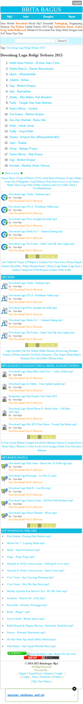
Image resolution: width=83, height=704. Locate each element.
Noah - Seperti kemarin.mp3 (23, 550)
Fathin (37, 185)
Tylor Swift (35, 446)
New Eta (35, 358)
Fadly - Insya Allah (21, 131)
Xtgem (22, 673)
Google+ (59, 673)
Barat (72, 16)
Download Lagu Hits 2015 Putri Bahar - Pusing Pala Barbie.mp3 (43, 424)
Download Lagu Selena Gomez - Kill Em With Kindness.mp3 (41, 500)
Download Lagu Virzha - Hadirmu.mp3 (29, 194)
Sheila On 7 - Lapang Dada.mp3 (26, 543)
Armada (42, 262)
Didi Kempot (41, 269)
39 (43, 437)
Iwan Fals (10, 181)
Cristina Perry (73, 442)
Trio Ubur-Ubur (57, 262)
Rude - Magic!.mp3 (18, 612)
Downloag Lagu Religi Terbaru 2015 (26, 47)
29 (43, 525)
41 (51, 437)
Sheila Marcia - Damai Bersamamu (31, 68)
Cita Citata (72, 181)
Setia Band (48, 178)
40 (47, 437)
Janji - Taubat (18, 142)
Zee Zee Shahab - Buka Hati (27, 120)
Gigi (23, 185)
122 (42, 345)
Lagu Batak (61, 266)
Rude (61, 446)
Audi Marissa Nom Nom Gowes (48, 181)
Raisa (51, 266)
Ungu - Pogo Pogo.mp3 (21, 556)
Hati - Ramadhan (20, 91)
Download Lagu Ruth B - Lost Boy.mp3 (30, 488)
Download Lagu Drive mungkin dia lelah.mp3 (33, 219)
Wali (29, 185)
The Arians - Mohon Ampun (26, 114)
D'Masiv (29, 178)
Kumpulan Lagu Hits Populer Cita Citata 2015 (33, 396)
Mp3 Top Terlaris (42, 681)
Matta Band (73, 354)
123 (47, 345)
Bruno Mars (8, 446)
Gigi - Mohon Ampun (22, 85)
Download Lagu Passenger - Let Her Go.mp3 (32, 475)
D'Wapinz (31, 262)
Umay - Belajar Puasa (23, 148)
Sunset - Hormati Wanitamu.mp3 (26, 632)
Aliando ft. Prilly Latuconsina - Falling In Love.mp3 (38, 563)
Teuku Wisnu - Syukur (23, 108)
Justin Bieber (17, 442)
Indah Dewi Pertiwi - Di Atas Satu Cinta (34, 63)
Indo (26, 16)
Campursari (27, 269)
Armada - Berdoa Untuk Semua (29, 165)
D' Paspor (19, 262)
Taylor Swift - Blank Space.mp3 (26, 618)
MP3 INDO (8, 277)
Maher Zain (13, 185)
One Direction (73, 446)
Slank (78, 178)
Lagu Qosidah (13, 350)
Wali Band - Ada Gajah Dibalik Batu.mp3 (31, 646)
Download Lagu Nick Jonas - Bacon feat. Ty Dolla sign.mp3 (40, 463)
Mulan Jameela (21, 354)
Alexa (34, 676)
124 (52, 345)
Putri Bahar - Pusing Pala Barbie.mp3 (29, 536)
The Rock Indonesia (41, 354)
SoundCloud (35, 673)
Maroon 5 (22, 446)
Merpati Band (37, 266)
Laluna (53, 269)
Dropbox (57, 676)
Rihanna (42, 450)
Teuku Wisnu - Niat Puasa (26, 154)
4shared (48, 673)
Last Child (7, 262)
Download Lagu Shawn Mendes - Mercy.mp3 (33, 512)
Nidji (25, 266)
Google (25, 676)
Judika (15, 269)
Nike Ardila (65, 269)
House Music (8, 178)
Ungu (70, 178)
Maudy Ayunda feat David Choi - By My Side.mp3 (37, 591)
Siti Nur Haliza (30, 350)
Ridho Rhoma (47, 350)
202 (47, 256)
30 (47, 525)
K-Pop (4, 442)
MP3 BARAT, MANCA (15, 457)
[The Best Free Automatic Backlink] (33, 658)
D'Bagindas (23, 181)
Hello (44, 358)
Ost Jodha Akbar (66, 185)
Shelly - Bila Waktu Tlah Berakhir (30, 97)
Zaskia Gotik (49, 185)
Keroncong (62, 350)
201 (42, 256)
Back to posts (12, 173)
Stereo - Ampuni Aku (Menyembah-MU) (34, 137)
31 (51, 525)
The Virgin (59, 354)
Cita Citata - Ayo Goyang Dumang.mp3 (30, 577)
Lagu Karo (74, 266)
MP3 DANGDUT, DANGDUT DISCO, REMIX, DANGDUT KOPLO (40, 365)
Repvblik (15, 266)
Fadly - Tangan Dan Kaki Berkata (30, 102)
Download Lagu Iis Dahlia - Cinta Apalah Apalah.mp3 (37, 383)
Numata (25, 358)
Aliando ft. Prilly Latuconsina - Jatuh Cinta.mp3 (35, 570)
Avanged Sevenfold (35, 442)
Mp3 (9, 16)
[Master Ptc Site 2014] (51, 654)
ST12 (38, 178)
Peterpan (60, 178)
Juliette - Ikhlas (19, 80)
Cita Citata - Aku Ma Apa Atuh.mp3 (28, 584)
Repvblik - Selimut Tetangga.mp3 (27, 605)
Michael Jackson (56, 442)
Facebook (45, 676)
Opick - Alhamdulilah (22, 74)
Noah (20, 178)
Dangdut (48, 16)
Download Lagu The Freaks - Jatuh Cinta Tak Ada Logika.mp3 (42, 243)
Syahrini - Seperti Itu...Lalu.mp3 (26, 598)
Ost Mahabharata (42, 188)
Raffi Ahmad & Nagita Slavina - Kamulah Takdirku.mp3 (40, 625)
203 (52, 256)
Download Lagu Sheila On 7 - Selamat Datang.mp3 (36, 231)
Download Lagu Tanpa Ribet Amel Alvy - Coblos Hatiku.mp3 (41, 371)
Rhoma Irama (56, 358)
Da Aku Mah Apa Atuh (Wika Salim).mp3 (31, 639)
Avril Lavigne (49, 446)
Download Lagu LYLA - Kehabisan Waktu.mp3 (34, 206)
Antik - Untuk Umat (21, 125)
